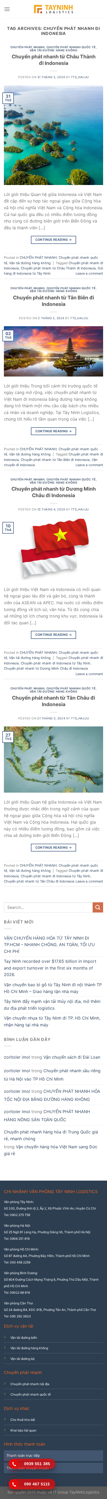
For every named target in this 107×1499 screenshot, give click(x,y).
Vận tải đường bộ (22, 1359)
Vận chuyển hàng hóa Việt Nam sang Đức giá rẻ (50, 1150)
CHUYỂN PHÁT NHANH (27, 47)
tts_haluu (80, 77)
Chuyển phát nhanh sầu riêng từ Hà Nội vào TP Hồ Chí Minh (52, 1075)
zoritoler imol (17, 1057)
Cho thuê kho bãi (22, 1420)
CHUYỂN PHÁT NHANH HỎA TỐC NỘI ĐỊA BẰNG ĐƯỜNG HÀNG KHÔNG (52, 1095)
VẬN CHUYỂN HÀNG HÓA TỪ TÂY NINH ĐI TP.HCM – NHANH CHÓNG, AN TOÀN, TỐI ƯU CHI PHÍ (49, 944)
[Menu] (7, 9)
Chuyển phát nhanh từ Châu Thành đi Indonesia (54, 59)
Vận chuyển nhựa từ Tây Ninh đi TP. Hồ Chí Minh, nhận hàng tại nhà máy (52, 1021)
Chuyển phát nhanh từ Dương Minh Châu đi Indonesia (53, 492)
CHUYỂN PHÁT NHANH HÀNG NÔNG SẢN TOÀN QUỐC (47, 1115)
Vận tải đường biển (23, 1338)
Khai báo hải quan (23, 1430)
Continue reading (53, 240)
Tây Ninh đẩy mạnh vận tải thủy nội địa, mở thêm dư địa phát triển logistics (52, 1005)
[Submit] (98, 907)
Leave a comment (89, 273)
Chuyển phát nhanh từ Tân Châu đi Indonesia (53, 701)
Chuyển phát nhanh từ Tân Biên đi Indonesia (53, 300)
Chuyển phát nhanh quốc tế (71, 47)
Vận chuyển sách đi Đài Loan (71, 1057)
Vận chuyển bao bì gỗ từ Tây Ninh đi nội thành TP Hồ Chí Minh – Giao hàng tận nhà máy (53, 988)
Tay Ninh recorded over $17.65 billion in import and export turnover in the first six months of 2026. (50, 968)
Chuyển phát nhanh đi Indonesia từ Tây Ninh (55, 663)
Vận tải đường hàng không (53, 50)
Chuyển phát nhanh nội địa (29, 1384)
